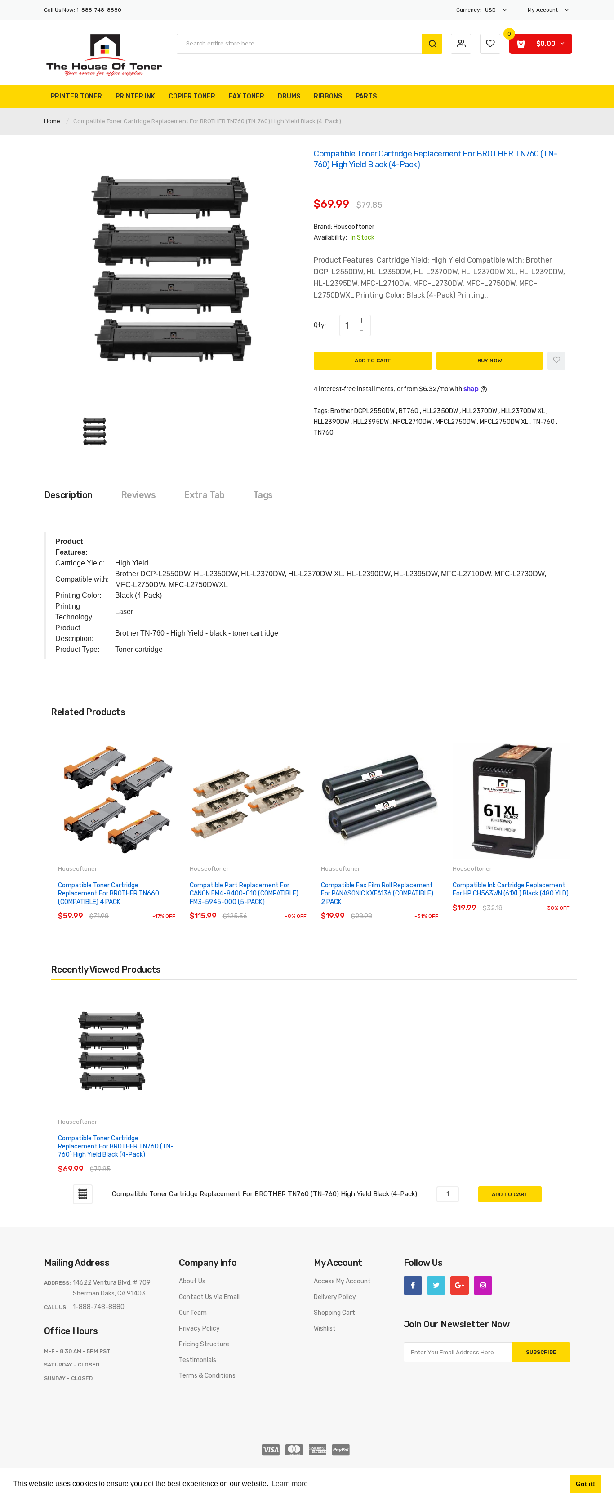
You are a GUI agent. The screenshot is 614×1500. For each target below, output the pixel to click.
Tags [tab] (263, 495)
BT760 (408, 411)
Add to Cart (373, 360)
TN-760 (543, 422)
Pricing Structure (204, 1344)
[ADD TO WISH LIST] (140, 907)
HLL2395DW (371, 422)
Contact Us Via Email (209, 1297)
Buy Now (489, 360)
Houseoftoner (354, 227)
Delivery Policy (335, 1297)
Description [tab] (68, 495)
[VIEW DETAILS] (122, 907)
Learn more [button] (289, 1483)
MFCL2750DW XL (504, 422)
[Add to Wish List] (556, 361)
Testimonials (197, 1360)
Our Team (193, 1313)
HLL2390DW (331, 422)
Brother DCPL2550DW (362, 411)
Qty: (320, 325)
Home (52, 121)
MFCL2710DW (412, 422)
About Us (192, 1281)
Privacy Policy (199, 1328)
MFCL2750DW (456, 422)
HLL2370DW (479, 411)
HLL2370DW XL (523, 411)
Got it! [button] (585, 1483)
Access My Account (342, 1281)
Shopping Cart (334, 1313)
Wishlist (325, 1328)
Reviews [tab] (138, 495)
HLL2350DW (440, 411)
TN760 (324, 432)
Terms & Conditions (207, 1376)
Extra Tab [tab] (204, 495)
